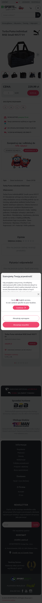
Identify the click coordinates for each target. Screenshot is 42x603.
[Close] (38, 294)
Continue (19, 308)
